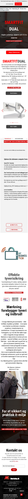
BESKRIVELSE (8, 138)
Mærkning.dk (14, 478)
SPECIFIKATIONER (19, 138)
